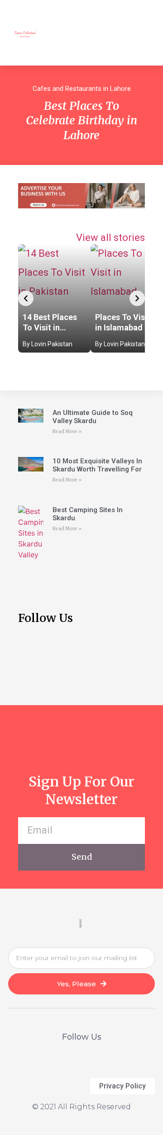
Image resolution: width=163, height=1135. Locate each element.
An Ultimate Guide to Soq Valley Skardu (93, 417)
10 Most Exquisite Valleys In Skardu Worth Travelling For (97, 465)
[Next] (137, 298)
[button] (140, 33)
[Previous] (26, 298)
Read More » (67, 431)
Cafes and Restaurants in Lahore (82, 89)
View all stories (110, 237)
